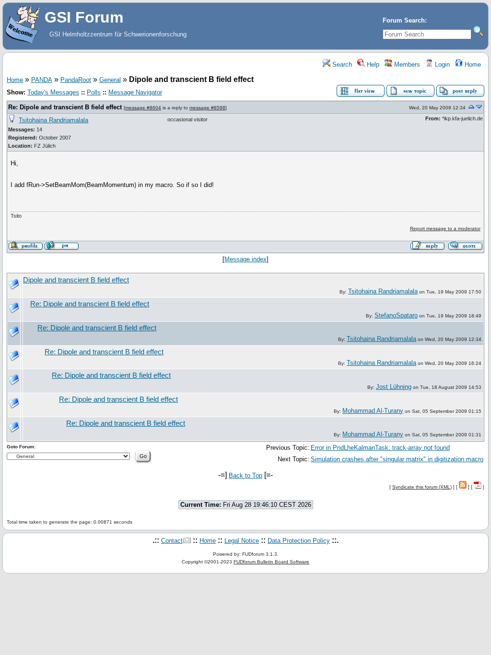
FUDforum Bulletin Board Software (271, 561)
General (110, 79)
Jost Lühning (393, 386)
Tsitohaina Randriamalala (53, 120)
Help (372, 64)
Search (341, 64)
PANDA (41, 79)
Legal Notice (241, 540)
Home (472, 64)
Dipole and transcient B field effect (76, 280)
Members (406, 64)
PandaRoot (75, 79)
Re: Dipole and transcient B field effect (65, 107)
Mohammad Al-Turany (372, 410)
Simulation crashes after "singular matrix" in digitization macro (397, 459)
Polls (94, 92)
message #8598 (207, 107)
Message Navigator (135, 92)
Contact (172, 540)
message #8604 (143, 107)
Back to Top (245, 475)
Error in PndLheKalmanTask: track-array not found (380, 447)
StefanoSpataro (396, 315)
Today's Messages (53, 92)
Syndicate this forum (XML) (422, 487)
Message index (245, 259)
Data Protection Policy (299, 540)
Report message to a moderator (445, 228)
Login (441, 64)
